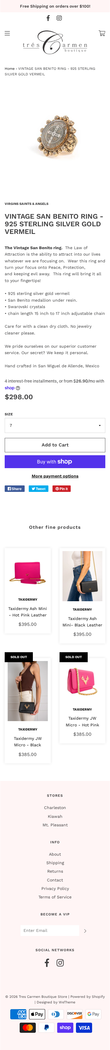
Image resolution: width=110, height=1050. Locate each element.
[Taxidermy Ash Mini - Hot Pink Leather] (28, 571)
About (55, 854)
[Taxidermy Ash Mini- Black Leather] (82, 576)
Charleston (55, 807)
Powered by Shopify (87, 997)
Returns (55, 871)
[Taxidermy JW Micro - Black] (28, 691)
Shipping (55, 862)
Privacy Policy (55, 888)
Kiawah (55, 816)
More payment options (55, 476)
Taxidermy (27, 600)
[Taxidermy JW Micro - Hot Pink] (82, 681)
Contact (55, 880)
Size (9, 414)
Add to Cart (55, 445)
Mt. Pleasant (55, 825)
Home (10, 69)
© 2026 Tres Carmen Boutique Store (36, 997)
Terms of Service (55, 897)
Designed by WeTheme (56, 1002)
